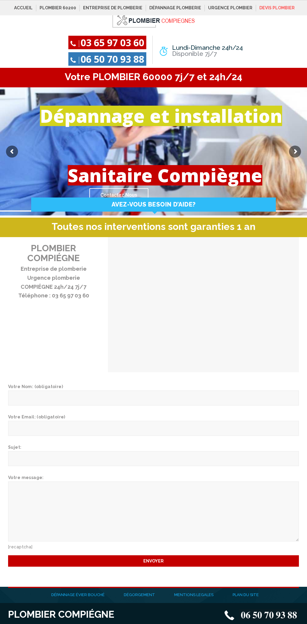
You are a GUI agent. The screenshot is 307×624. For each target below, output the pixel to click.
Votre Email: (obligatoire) (36, 416)
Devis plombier (277, 7)
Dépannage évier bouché (78, 594)
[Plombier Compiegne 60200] (153, 19)
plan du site (246, 594)
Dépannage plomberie (175, 7)
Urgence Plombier (230, 7)
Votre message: (26, 477)
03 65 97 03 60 (112, 42)
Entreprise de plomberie (112, 7)
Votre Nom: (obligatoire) (35, 386)
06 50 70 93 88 (112, 59)
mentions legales (193, 594)
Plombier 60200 (58, 7)
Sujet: (15, 447)
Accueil (23, 7)
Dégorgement (139, 594)
